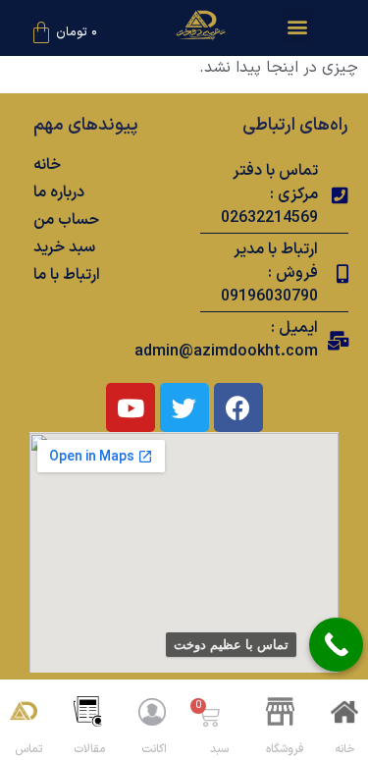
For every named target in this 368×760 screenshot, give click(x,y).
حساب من (66, 220)
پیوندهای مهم (85, 125)
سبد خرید (64, 247)
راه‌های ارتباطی (295, 125)
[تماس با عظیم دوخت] (336, 645)
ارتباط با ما (66, 275)
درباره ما (58, 192)
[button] (297, 26)
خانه (47, 165)
